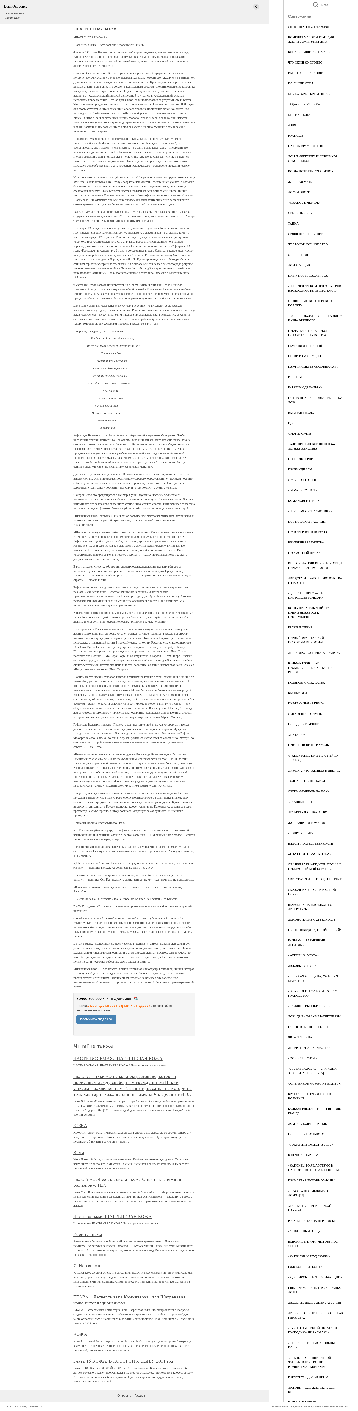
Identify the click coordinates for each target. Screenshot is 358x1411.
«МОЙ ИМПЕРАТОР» (302, 1058)
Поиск (320, 4)
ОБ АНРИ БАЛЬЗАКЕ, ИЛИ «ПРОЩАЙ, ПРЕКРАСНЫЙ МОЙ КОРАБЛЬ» (309, 1406)
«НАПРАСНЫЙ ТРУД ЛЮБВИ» (309, 1256)
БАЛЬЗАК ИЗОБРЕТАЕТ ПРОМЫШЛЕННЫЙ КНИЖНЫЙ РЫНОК (310, 667)
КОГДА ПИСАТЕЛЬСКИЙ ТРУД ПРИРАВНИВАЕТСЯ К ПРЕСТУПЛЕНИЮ (309, 612)
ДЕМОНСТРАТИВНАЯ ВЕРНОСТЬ (311, 919)
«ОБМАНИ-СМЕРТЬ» (302, 490)
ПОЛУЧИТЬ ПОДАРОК (96, 1019)
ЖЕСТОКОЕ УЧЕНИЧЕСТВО (308, 244)
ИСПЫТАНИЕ (297, 377)
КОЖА (80, 1125)
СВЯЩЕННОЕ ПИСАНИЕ (305, 234)
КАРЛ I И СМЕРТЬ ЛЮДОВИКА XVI (313, 366)
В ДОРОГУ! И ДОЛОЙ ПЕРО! (308, 1377)
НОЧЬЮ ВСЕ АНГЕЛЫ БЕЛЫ (308, 1027)
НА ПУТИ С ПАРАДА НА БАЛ (308, 275)
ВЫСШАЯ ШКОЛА (301, 413)
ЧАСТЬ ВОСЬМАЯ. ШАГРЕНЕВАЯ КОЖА (118, 1058)
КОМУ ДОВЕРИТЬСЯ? (303, 501)
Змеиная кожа (87, 1234)
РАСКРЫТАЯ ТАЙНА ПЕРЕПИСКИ (312, 1220)
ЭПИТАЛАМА (298, 735)
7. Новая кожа (88, 1265)
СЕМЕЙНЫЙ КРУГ (301, 213)
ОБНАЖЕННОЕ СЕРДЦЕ (305, 714)
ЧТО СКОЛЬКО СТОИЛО (305, 62)
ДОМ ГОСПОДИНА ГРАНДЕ (307, 1124)
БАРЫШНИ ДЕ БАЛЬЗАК (305, 387)
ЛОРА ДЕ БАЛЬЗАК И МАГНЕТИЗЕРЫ (314, 1016)
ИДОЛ (292, 423)
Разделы (140, 1395)
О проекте (124, 1395)
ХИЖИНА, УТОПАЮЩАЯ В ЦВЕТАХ (314, 770)
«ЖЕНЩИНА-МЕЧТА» (303, 955)
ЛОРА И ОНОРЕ (299, 192)
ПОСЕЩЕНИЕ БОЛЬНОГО (306, 1134)
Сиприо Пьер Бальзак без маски (308, 27)
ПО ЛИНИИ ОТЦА (301, 83)
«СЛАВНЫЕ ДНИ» (300, 802)
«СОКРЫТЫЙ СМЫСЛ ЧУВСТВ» (310, 1144)
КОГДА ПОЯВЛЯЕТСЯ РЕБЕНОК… (312, 171)
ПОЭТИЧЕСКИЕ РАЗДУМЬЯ (307, 521)
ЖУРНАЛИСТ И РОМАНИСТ (308, 822)
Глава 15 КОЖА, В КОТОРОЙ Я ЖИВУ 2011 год (123, 1361)
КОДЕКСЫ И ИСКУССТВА (306, 682)
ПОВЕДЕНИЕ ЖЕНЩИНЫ (306, 724)
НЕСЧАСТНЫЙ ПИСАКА (305, 553)
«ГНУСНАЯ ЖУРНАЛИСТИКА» (310, 511)
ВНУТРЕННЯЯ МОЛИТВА (306, 542)
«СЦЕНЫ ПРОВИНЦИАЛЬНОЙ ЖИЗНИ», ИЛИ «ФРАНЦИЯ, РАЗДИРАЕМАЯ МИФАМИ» (309, 1362)
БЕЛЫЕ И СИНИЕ (300, 627)
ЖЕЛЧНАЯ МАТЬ (300, 182)
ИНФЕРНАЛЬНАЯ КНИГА (306, 703)
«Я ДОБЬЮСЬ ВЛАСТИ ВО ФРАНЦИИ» (315, 1277)
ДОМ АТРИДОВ (299, 265)
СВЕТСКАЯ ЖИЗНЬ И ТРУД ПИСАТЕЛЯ (315, 879)
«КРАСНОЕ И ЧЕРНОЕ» (304, 202)
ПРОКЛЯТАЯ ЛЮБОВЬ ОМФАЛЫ (311, 1180)
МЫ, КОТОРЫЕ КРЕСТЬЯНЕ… (309, 94)
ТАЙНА (293, 223)
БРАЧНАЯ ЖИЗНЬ (300, 693)
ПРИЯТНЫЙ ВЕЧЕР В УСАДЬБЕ (310, 745)
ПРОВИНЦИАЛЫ (300, 469)
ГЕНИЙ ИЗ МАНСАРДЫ (304, 356)
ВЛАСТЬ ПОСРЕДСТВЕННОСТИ (310, 843)
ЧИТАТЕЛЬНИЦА (300, 1037)
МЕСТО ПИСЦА (299, 114)
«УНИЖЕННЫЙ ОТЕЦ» (304, 1231)
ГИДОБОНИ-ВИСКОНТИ (305, 1267)
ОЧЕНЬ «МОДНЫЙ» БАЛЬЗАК (308, 791)
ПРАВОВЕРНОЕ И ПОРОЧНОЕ (309, 532)
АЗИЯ (292, 125)
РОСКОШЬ (295, 135)
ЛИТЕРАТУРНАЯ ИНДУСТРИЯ (309, 1048)
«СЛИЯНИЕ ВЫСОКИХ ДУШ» (309, 1006)
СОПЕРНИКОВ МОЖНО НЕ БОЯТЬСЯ (314, 1083)
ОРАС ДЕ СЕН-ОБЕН (302, 480)
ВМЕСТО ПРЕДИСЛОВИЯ (306, 73)
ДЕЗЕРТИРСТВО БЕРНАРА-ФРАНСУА (314, 653)
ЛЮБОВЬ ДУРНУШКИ (303, 966)
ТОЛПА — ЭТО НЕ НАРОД (306, 781)
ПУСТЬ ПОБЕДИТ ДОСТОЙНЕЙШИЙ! (314, 930)
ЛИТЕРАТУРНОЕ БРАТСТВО (307, 812)
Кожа (78, 1152)
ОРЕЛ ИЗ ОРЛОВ (299, 433)
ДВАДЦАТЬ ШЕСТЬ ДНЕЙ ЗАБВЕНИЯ (314, 1302)
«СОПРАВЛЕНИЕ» (300, 833)
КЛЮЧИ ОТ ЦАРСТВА (303, 1155)
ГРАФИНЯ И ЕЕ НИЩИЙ (305, 345)
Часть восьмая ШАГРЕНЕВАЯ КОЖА (112, 1216)
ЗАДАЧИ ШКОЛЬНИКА (304, 104)
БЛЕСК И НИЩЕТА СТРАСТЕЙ (309, 52)
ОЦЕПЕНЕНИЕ (298, 255)
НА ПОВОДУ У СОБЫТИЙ (306, 146)
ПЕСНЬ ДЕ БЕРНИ (300, 459)
